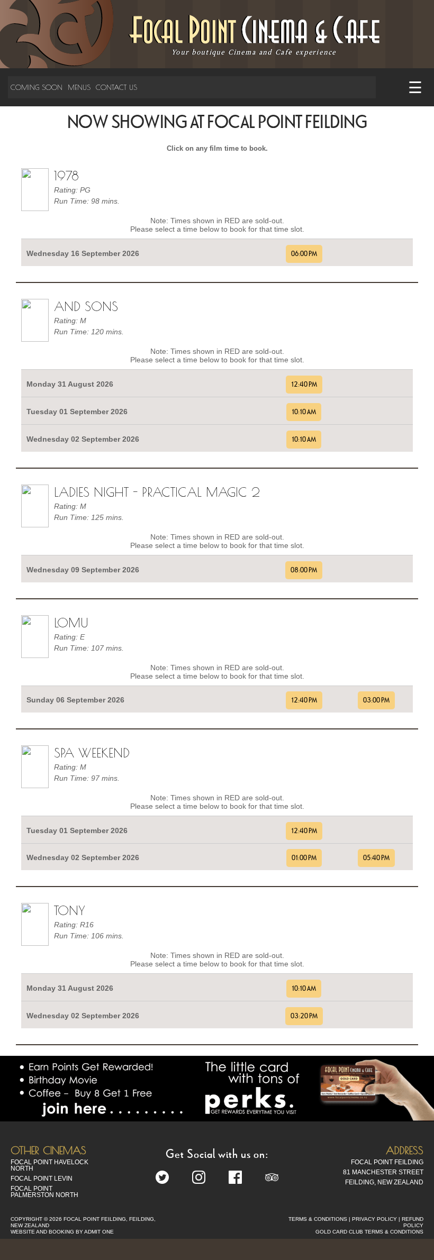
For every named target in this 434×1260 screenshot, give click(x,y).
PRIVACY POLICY (374, 1219)
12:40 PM (304, 384)
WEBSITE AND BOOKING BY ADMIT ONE (62, 1232)
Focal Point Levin (42, 1178)
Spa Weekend (92, 752)
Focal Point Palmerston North (44, 1192)
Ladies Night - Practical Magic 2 (157, 492)
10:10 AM (304, 412)
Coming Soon (36, 87)
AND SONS (86, 306)
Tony (69, 910)
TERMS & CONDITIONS (317, 1219)
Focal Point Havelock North (49, 1165)
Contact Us (116, 87)
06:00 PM (304, 254)
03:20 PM (304, 1016)
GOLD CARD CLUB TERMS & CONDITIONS (369, 1232)
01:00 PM (304, 858)
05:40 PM (376, 858)
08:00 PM (304, 570)
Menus (79, 87)
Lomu (71, 622)
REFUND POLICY (412, 1222)
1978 (66, 175)
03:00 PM (376, 700)
